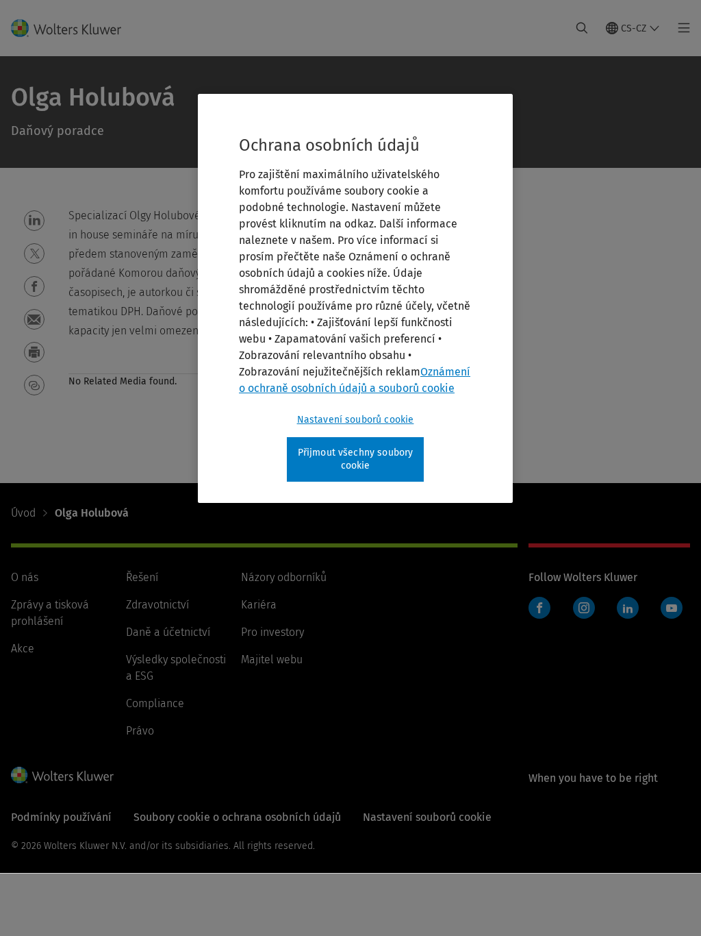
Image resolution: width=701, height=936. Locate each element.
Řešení (142, 577)
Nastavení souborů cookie (355, 420)
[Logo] (74, 28)
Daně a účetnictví (168, 632)
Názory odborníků (284, 577)
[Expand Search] (582, 28)
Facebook (539, 608)
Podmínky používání (61, 817)
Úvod (23, 512)
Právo (140, 730)
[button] (34, 220)
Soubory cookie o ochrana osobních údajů (237, 817)
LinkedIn (628, 608)
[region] (355, 298)
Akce (22, 648)
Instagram (584, 608)
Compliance (155, 703)
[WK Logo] (62, 775)
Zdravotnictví (157, 604)
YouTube (672, 608)
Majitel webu (272, 659)
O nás (24, 577)
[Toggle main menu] (680, 28)
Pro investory (272, 632)
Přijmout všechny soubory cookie (355, 459)
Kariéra (259, 604)
